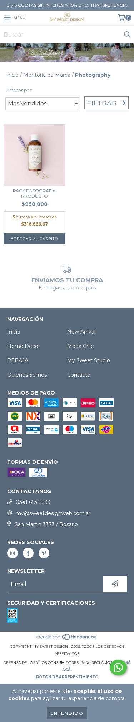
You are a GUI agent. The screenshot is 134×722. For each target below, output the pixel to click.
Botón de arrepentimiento (67, 677)
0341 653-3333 (33, 502)
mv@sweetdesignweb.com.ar (53, 513)
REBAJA (17, 360)
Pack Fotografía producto (34, 193)
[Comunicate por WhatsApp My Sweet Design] (118, 667)
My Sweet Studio (88, 360)
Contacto (78, 375)
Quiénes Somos (27, 375)
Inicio (12, 75)
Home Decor (23, 346)
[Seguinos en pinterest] (44, 553)
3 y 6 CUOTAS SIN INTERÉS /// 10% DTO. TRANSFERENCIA (67, 5)
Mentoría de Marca (46, 75)
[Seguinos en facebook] (28, 553)
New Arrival (81, 332)
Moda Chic (80, 346)
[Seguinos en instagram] (12, 553)
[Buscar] (127, 34)
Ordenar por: (18, 90)
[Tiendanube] (67, 639)
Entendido (67, 713)
